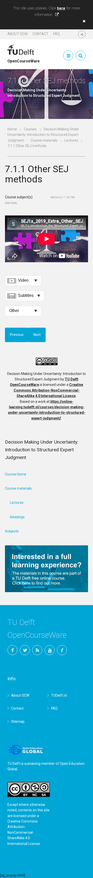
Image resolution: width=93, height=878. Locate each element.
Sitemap (18, 721)
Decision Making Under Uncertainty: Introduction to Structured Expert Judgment (43, 134)
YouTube (50, 650)
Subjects (12, 531)
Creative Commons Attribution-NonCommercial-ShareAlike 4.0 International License (48, 390)
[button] (83, 21)
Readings (17, 517)
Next (37, 335)
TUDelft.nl (59, 695)
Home (12, 129)
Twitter (25, 650)
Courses (30, 129)
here (61, 8)
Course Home (15, 474)
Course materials (44, 140)
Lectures (71, 140)
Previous (17, 335)
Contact (40, 34)
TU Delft (62, 650)
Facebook (12, 650)
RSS (37, 650)
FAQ (56, 34)
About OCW (17, 34)
